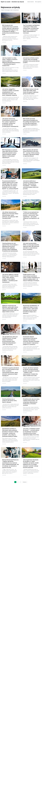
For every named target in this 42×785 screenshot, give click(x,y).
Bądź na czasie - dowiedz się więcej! (12, 2)
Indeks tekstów (30, 1)
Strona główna (38, 1)
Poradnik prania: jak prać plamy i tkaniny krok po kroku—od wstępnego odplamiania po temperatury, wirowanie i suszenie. (31, 402)
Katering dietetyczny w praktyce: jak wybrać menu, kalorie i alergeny (9, 400)
